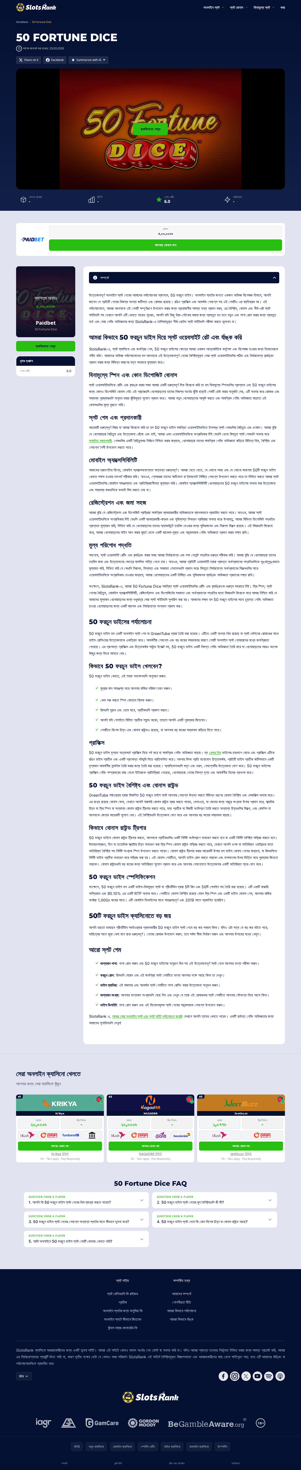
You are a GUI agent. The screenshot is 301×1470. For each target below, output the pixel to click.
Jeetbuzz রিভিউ (241, 1153)
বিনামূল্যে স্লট (262, 7)
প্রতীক (123, 1302)
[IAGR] (44, 1423)
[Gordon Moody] (143, 1423)
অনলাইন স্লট (212, 7)
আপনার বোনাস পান (165, 245)
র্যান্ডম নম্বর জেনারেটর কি (122, 1327)
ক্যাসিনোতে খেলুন (150, 129)
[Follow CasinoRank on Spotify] (269, 1376)
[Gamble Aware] (207, 1423)
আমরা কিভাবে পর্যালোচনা (181, 1310)
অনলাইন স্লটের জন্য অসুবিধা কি (122, 1310)
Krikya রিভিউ (60, 1153)
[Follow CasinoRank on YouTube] (257, 1376)
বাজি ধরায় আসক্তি (177, 1463)
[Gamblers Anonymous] (68, 1423)
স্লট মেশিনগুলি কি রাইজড (122, 1293)
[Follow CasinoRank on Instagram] (234, 1376)
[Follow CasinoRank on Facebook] (223, 1376)
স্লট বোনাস (236, 7)
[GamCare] (102, 1423)
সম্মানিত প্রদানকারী (100, 440)
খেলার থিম (215, 752)
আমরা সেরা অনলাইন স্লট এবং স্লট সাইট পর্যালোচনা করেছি (147, 1016)
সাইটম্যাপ (235, 1463)
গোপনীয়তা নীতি (181, 1302)
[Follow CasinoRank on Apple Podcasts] (280, 1376)
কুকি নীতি (118, 1463)
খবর (282, 7)
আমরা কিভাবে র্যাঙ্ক (181, 1319)
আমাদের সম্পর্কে (181, 1293)
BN (21, 1376)
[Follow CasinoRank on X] (246, 1376)
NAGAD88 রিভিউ (150, 1153)
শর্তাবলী (64, 1463)
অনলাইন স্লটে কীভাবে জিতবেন (122, 1319)
